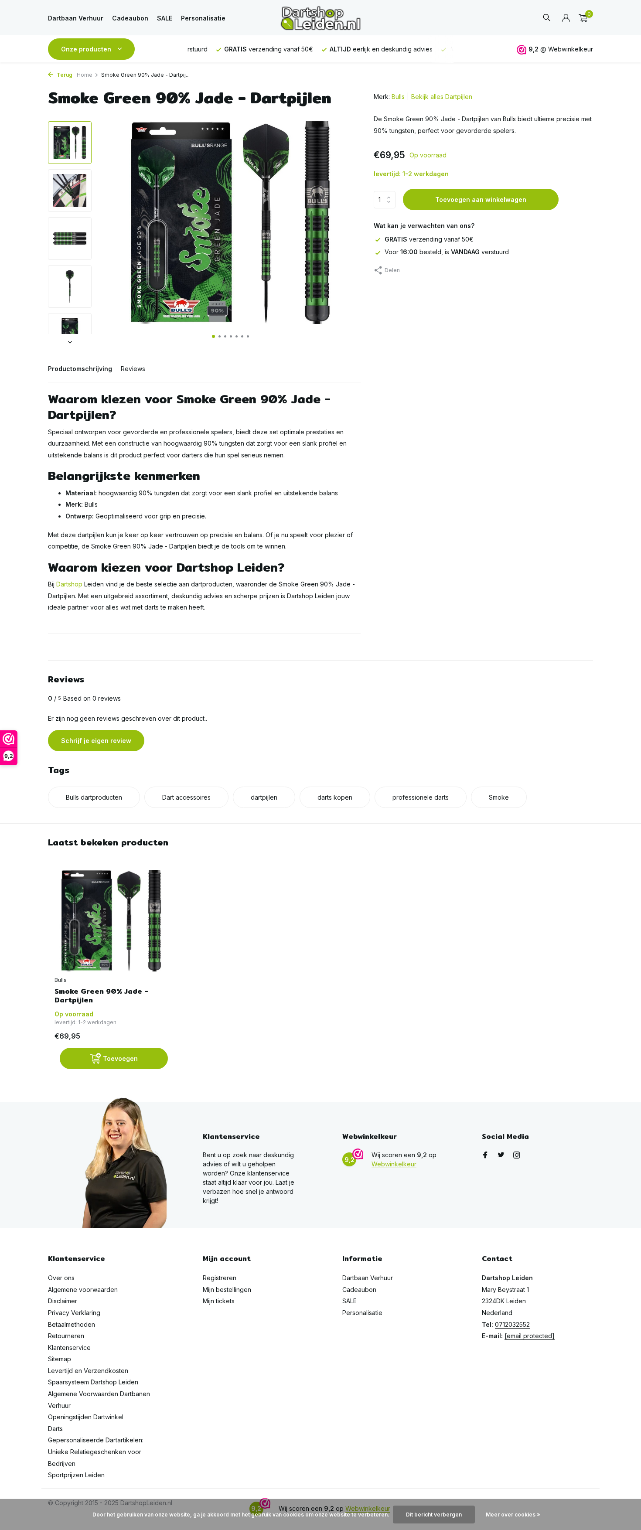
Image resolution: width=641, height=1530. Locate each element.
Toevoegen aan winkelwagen (480, 199)
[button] (213, 336)
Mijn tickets (219, 1301)
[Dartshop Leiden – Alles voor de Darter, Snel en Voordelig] (320, 18)
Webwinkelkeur (570, 49)
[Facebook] (485, 1155)
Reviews (133, 368)
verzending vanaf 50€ (429, 239)
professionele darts (420, 797)
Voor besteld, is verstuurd (447, 252)
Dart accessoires (186, 797)
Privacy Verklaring (74, 1312)
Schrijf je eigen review (96, 740)
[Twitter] (501, 1155)
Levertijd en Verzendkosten (88, 1370)
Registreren (219, 1277)
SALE (164, 18)
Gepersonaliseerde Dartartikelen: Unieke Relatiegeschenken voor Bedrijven (95, 1451)
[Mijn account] (566, 18)
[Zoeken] (546, 18)
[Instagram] (516, 1155)
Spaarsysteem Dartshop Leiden (93, 1382)
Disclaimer (62, 1301)
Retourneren (66, 1335)
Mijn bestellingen (227, 1289)
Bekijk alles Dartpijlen (441, 96)
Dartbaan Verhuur (75, 18)
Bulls (398, 96)
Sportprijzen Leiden (76, 1475)
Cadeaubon (130, 18)
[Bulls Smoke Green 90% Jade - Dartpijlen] (111, 920)
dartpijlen (264, 797)
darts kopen (334, 797)
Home (84, 75)
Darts (55, 1428)
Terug (63, 75)
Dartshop (69, 584)
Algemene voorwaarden (83, 1289)
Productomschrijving (80, 368)
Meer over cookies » (513, 1514)
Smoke (499, 797)
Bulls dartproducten (94, 797)
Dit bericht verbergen (434, 1514)
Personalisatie (203, 18)
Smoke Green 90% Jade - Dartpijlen (101, 996)
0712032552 (512, 1324)
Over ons (61, 1277)
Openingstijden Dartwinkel (85, 1417)
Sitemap (59, 1359)
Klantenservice (69, 1347)
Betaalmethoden (71, 1324)
